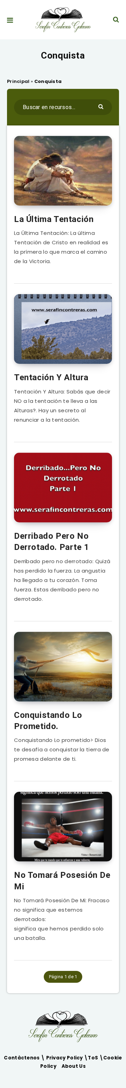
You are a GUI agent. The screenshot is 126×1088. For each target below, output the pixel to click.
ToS (93, 1058)
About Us (74, 1066)
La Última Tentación (53, 219)
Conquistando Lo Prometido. (48, 720)
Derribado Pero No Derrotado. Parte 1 (51, 541)
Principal (18, 81)
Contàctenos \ (25, 1058)
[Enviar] (101, 106)
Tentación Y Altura (51, 377)
